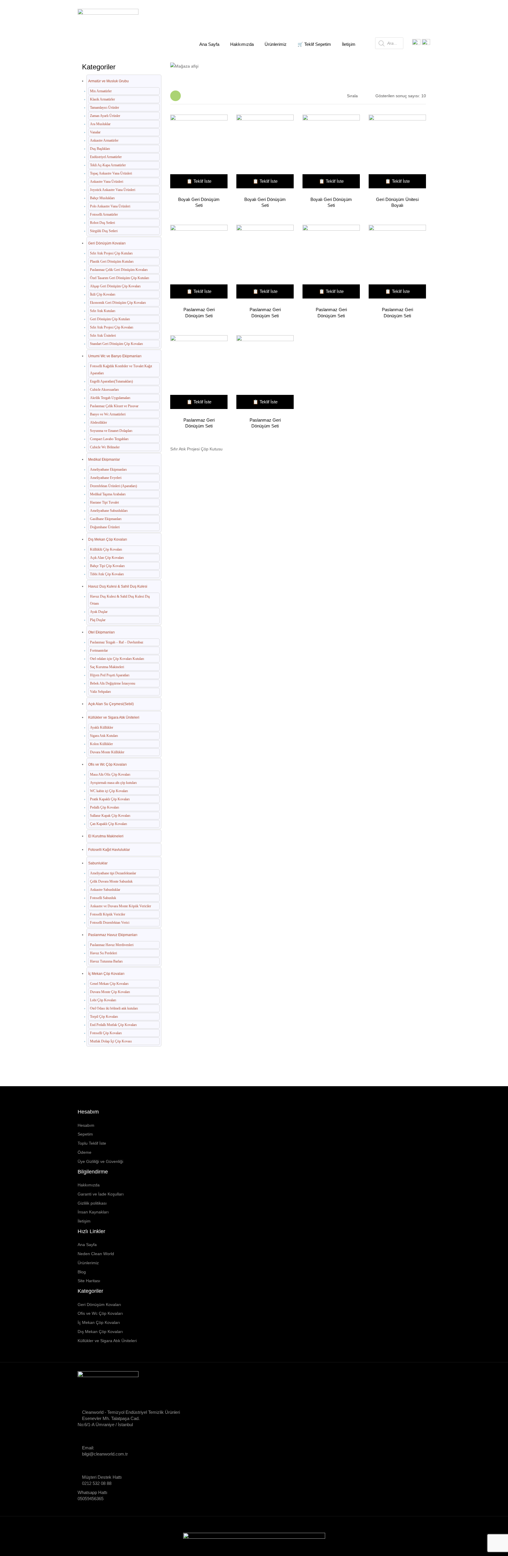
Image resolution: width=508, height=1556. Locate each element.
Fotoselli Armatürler (104, 214)
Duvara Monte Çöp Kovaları (110, 992)
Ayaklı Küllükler (101, 727)
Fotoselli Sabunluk (103, 898)
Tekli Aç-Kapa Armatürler (108, 165)
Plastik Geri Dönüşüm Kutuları (111, 261)
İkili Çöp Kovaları (102, 294)
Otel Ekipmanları (101, 632)
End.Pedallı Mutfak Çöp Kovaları (113, 1025)
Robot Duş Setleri (102, 223)
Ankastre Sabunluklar (105, 890)
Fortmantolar (99, 650)
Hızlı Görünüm (196, 152)
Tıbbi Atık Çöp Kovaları (107, 574)
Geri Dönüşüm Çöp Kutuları (110, 319)
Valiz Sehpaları (100, 692)
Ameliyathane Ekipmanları (108, 469)
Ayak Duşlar (99, 612)
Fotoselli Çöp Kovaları (106, 1033)
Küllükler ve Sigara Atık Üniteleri (113, 717)
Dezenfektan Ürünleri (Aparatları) (113, 486)
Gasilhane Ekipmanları (105, 519)
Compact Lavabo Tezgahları (109, 439)
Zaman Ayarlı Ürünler (105, 116)
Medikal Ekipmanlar (104, 459)
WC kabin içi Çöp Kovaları (109, 791)
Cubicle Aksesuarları (104, 390)
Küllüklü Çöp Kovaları (106, 549)
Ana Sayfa (200, 62)
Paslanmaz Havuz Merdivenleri (111, 945)
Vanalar (95, 132)
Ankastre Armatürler (104, 140)
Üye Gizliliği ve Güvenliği (100, 1161)
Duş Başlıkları (100, 149)
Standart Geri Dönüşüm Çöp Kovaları (116, 344)
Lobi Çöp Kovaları (103, 1000)
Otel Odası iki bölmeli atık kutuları (114, 1008)
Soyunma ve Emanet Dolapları (111, 431)
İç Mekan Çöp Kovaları (106, 974)
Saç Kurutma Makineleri (107, 667)
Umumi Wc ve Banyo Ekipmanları (114, 356)
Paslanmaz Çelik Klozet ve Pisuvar (114, 406)
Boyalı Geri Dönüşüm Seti (199, 202)
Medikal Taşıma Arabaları (108, 494)
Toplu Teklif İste (92, 1143)
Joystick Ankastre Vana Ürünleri (112, 190)
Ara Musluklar (100, 124)
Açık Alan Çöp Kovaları (107, 558)
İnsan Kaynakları (93, 1212)
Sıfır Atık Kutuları (102, 311)
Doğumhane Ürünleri (105, 527)
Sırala (352, 95)
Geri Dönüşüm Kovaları (107, 243)
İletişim (84, 1221)
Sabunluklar (98, 863)
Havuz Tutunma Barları (106, 961)
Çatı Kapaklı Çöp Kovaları (108, 824)
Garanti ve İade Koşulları (101, 1194)
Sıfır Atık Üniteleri (103, 335)
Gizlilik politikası (92, 1203)
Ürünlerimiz (88, 1262)
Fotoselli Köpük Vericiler (107, 914)
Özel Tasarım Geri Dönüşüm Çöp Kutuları (119, 278)
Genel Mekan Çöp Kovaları (109, 984)
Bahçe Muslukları (102, 198)
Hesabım (86, 1125)
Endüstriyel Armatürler (106, 157)
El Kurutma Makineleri (105, 836)
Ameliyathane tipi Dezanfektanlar (113, 873)
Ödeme (84, 1152)
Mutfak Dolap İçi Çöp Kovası (111, 1041)
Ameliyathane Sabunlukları (109, 511)
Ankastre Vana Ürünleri (106, 182)
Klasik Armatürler (102, 99)
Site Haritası (89, 1280)
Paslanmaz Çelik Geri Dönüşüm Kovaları (119, 270)
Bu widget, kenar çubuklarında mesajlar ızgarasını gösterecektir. (175, 95)
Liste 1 (187, 95)
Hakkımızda (89, 1185)
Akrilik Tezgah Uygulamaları (110, 398)
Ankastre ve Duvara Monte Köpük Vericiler (120, 906)
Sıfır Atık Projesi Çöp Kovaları (111, 327)
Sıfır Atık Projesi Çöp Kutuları (111, 253)
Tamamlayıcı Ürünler (104, 107)
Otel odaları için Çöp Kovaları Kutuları (117, 659)
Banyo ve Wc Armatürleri (108, 414)
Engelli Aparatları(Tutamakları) (111, 381)
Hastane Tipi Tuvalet (104, 502)
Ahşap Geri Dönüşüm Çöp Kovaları (115, 286)
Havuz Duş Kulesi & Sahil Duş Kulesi (117, 586)
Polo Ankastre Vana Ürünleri (110, 206)
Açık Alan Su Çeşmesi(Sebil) (111, 704)
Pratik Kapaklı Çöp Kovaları (110, 799)
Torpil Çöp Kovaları (104, 1017)
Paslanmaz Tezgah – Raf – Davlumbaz (116, 642)
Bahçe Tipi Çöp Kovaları (107, 566)
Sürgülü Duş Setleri (104, 231)
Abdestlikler (98, 422)
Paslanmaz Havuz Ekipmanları (112, 935)
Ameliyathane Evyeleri (105, 478)
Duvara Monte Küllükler (107, 752)
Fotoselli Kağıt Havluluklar (109, 850)
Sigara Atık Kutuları (104, 736)
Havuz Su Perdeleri (103, 953)
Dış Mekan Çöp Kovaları (107, 539)
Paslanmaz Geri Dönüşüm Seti (199, 312)
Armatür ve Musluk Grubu (108, 81)
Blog (82, 1272)
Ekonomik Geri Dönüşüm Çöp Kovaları (118, 303)
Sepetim (85, 1134)
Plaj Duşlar (98, 620)
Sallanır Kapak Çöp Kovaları (110, 816)
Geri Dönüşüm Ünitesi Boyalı (397, 202)
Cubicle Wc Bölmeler (105, 447)
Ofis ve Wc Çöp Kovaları (107, 764)
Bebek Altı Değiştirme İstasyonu (112, 683)
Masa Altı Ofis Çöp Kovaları (110, 774)
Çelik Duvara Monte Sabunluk (111, 881)
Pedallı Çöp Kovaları (104, 807)
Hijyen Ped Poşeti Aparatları (109, 675)
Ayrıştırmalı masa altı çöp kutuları (113, 783)
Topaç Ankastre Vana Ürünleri (111, 173)
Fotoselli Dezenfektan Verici (109, 922)
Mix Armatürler (101, 91)
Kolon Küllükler (101, 744)
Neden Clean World (96, 1253)
